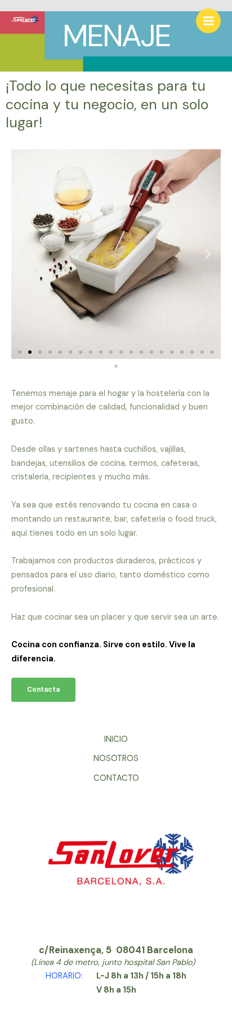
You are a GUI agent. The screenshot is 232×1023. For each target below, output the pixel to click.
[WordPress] (25, 21)
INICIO (116, 739)
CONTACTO (116, 778)
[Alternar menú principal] (208, 20)
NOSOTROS (116, 758)
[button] (24, 254)
